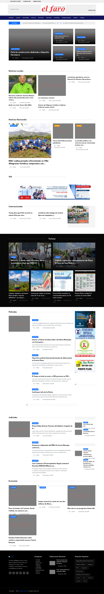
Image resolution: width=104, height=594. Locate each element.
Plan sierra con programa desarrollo (81, 508)
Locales (18, 17)
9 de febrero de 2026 (59, 147)
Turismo (82, 17)
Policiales (41, 17)
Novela (86, 422)
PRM (77, 568)
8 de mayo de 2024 (47, 349)
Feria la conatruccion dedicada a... (32, 23)
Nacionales (26, 17)
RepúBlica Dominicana (82, 574)
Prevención (79, 571)
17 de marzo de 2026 (24, 102)
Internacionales (66, 17)
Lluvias (78, 578)
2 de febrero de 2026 (83, 511)
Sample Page (37, 1)
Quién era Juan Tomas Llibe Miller (20, 105)
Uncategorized (15, 49)
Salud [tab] (85, 444)
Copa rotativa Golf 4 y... (50, 23)
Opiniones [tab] (85, 418)
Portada (11, 17)
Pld (84, 578)
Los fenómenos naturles (46, 98)
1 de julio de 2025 (47, 435)
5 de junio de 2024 (24, 108)
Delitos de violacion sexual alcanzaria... (74, 23)
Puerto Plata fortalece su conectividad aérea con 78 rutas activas (62, 295)
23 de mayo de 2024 (48, 475)
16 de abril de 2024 (47, 367)
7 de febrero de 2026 (54, 507)
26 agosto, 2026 (62, 566)
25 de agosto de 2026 (62, 42)
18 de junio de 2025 (24, 545)
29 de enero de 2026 (89, 458)
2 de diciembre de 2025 (49, 328)
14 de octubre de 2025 (84, 82)
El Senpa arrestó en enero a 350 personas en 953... (51, 376)
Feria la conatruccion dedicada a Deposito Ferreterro (61, 562)
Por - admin (15, 58)
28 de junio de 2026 (89, 428)
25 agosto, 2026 (62, 574)
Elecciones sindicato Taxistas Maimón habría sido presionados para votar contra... (21, 98)
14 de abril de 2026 (24, 514)
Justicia (78, 581)
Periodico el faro (23, 591)
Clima (85, 581)
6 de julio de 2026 (25, 167)
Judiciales (48, 17)
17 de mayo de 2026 (89, 435)
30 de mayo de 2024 (54, 110)
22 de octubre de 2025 (55, 100)
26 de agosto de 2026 (27, 58)
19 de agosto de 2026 (61, 59)
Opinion (75, 17)
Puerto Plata (80, 565)
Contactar (26, 1)
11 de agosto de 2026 (83, 59)
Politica (33, 17)
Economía (56, 17)
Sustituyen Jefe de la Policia (42, 392)
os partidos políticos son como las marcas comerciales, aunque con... (85, 143)
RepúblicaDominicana (85, 561)
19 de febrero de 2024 (48, 383)
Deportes (84, 568)
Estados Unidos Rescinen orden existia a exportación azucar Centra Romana (22, 540)
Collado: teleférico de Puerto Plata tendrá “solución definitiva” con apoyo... (18, 295)
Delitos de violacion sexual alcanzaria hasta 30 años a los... (84, 53)
